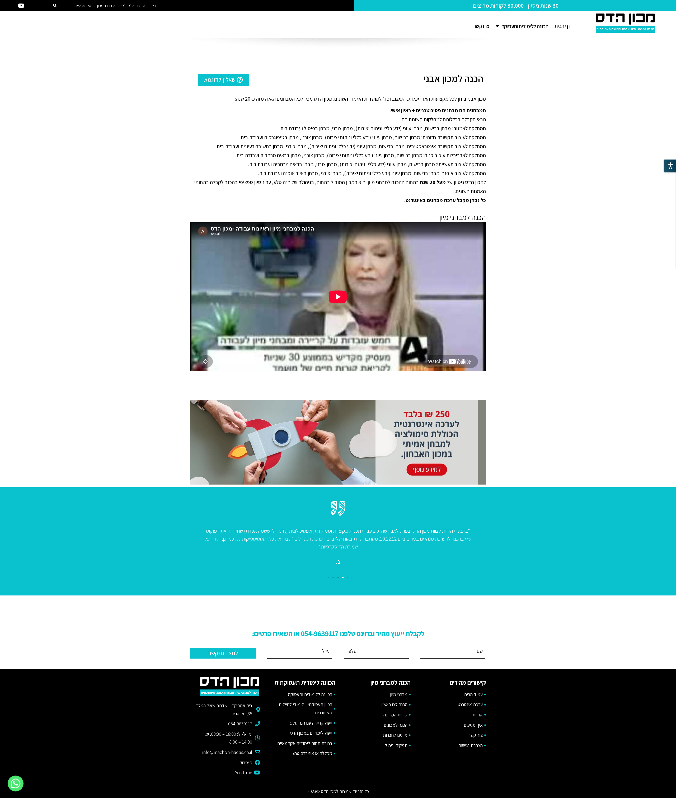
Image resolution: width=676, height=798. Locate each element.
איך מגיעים (83, 5)
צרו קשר (481, 26)
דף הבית (563, 26)
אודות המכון (106, 5)
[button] (223, 80)
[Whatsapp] (16, 783)
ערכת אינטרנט (133, 5)
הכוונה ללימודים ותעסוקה (524, 26)
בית (153, 5)
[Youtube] (21, 5)
